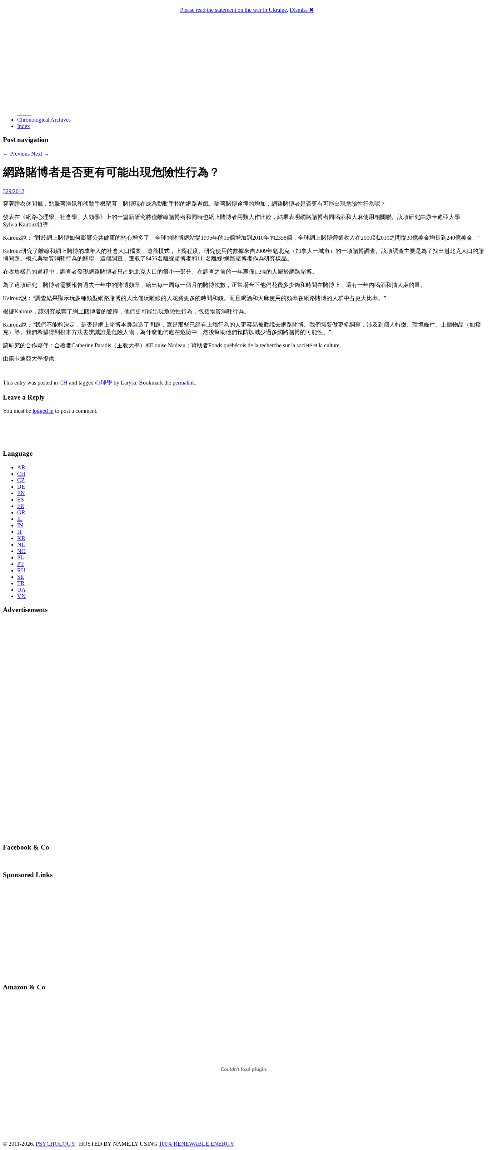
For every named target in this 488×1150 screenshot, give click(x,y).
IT (20, 532)
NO (21, 551)
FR (20, 506)
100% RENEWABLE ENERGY (196, 1144)
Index (23, 126)
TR (21, 583)
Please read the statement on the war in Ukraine (233, 10)
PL (20, 557)
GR (21, 512)
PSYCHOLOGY (55, 1144)
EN (21, 493)
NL (21, 545)
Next (40, 154)
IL (20, 519)
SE (20, 577)
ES (20, 499)
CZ (21, 480)
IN (20, 525)
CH (63, 383)
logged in (43, 411)
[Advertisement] (44, 430)
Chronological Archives (44, 120)
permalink (184, 383)
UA (21, 590)
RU (21, 570)
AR (21, 467)
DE (21, 487)
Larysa (128, 383)
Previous (16, 154)
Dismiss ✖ (302, 10)
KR (21, 538)
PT (20, 564)
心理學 (103, 383)
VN (21, 596)
